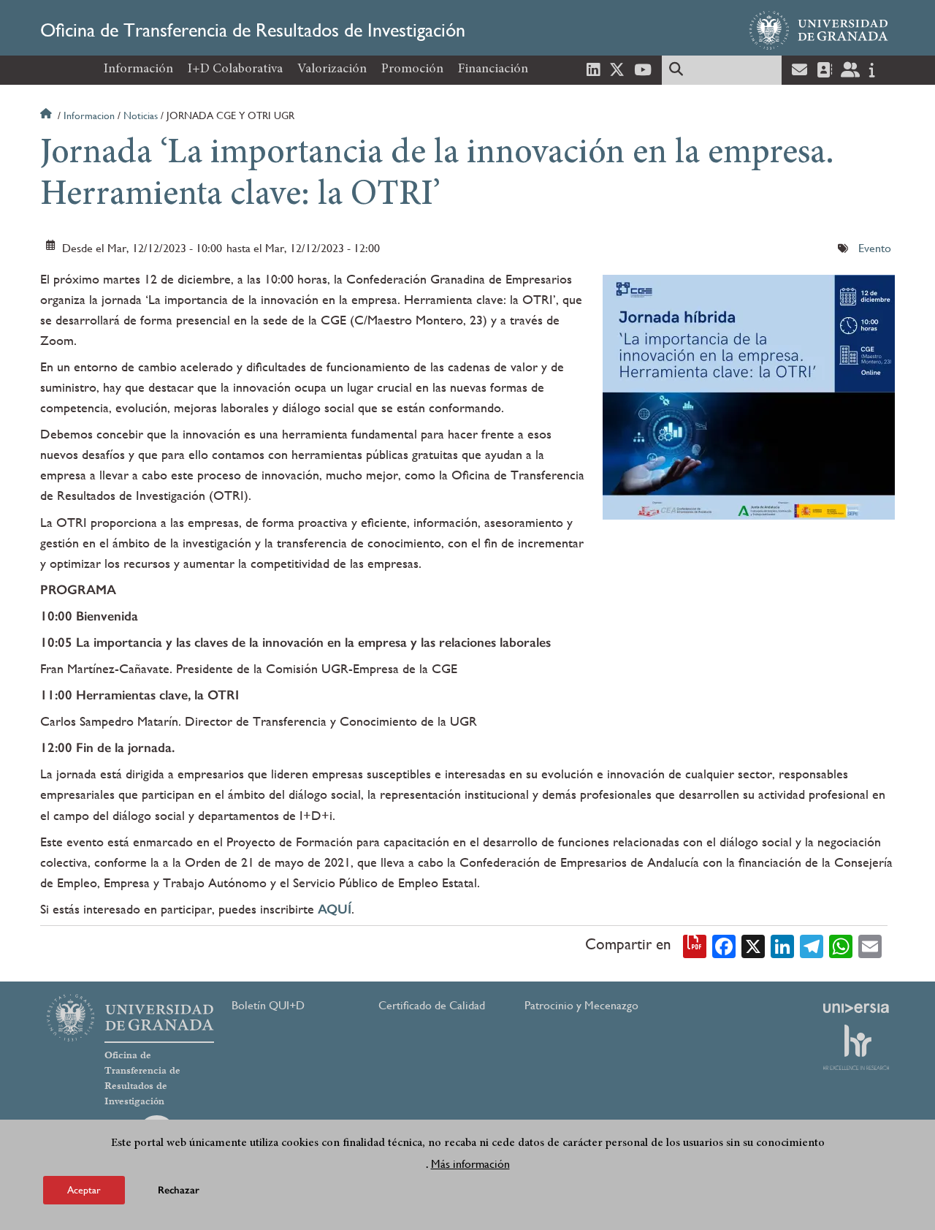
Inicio (47, 115)
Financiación (493, 69)
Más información (470, 1163)
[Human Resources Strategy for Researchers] (856, 1047)
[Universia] (856, 1007)
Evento (874, 248)
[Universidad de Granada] (819, 30)
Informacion (89, 115)
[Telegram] (811, 945)
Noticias (140, 115)
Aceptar (84, 1189)
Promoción (412, 69)
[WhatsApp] (840, 945)
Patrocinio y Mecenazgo (581, 1005)
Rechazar (178, 1189)
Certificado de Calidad (431, 1005)
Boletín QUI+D (268, 1005)
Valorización (332, 69)
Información (138, 69)
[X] (753, 945)
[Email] (870, 945)
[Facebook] (724, 945)
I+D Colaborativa (235, 69)
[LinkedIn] (782, 945)
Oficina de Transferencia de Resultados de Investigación (252, 29)
